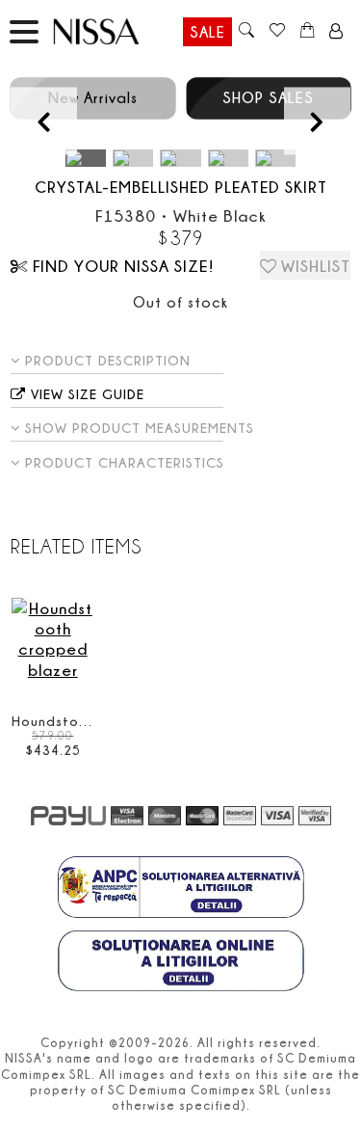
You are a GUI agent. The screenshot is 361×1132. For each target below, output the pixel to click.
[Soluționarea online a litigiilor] (181, 963)
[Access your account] (336, 31)
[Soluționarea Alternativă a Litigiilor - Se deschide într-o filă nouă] (181, 889)
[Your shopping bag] (307, 31)
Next (317, 121)
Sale (207, 32)
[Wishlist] (277, 31)
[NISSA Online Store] (114, 31)
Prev (44, 121)
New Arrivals (93, 97)
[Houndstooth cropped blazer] (52, 639)
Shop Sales (268, 97)
